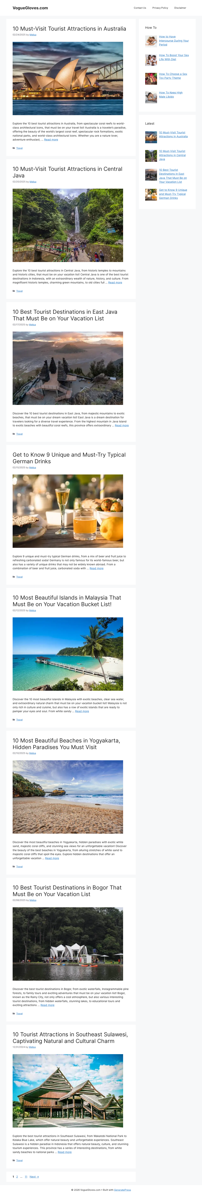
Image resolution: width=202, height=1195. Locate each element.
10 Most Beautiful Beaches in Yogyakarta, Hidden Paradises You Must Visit (66, 743)
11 (26, 1176)
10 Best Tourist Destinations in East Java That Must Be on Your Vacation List (65, 315)
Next (34, 1176)
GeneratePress (122, 1189)
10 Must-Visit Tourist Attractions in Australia (69, 28)
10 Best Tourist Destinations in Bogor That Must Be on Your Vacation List (67, 890)
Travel (19, 148)
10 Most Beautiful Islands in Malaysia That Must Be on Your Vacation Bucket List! (67, 600)
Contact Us (140, 7)
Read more (51, 139)
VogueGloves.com (30, 8)
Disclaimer (180, 7)
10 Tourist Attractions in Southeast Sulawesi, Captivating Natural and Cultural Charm (70, 1037)
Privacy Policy (160, 7)
